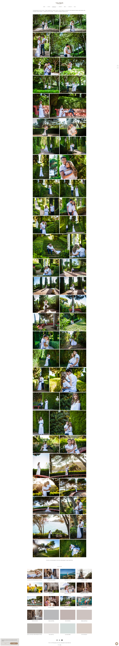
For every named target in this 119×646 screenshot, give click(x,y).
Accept (14, 643)
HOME (44, 6)
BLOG (75, 6)
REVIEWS (60, 6)
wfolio (60, 644)
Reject (5, 643)
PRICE (65, 6)
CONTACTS (70, 6)
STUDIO (49, 6)
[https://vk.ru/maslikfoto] (62, 640)
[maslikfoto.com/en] (59, 3)
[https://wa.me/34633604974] (59, 640)
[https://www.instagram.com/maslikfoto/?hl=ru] (57, 640)
